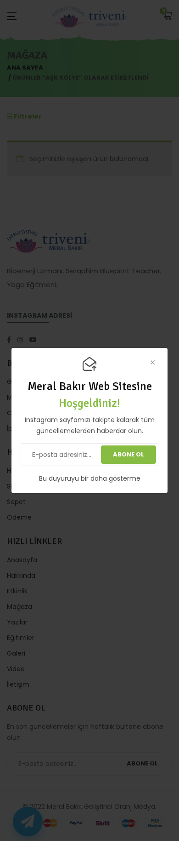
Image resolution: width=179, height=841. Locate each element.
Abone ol (128, 454)
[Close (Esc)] (153, 363)
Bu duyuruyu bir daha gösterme (89, 478)
